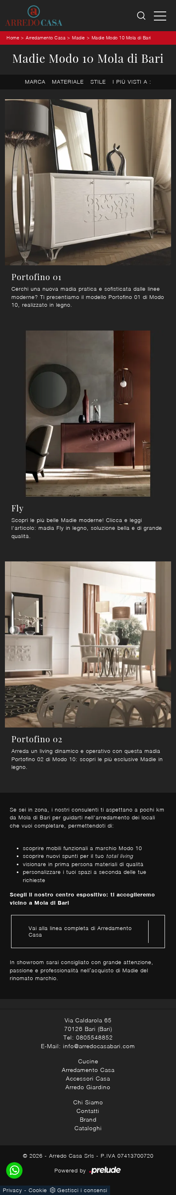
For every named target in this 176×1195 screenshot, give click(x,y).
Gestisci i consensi (82, 1190)
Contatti (88, 1110)
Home (13, 37)
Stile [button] (98, 81)
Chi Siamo (88, 1102)
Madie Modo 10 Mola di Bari (121, 37)
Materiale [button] (68, 81)
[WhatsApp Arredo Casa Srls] (14, 1170)
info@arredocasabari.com (99, 1045)
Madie (78, 37)
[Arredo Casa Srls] (33, 15)
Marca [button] (35, 81)
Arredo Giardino (88, 1086)
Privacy (12, 1190)
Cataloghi (88, 1127)
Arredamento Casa (45, 37)
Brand (88, 1119)
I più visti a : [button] (132, 81)
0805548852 (94, 1037)
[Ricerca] (142, 16)
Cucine (88, 1061)
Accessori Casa (88, 1078)
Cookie (38, 1190)
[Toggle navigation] (160, 15)
